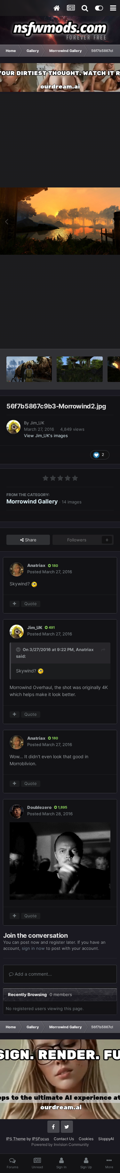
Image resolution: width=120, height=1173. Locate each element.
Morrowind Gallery (32, 501)
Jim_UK (37, 422)
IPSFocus (40, 1138)
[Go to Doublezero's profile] (17, 811)
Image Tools (93, 337)
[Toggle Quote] (19, 649)
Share (30, 539)
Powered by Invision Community (60, 1144)
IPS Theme (16, 1138)
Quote (30, 603)
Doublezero (39, 807)
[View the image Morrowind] (79, 369)
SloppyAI (106, 1138)
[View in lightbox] (60, 221)
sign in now (33, 948)
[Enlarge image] (60, 860)
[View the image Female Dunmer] (29, 369)
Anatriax (36, 565)
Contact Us (64, 1138)
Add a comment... (32, 974)
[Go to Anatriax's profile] (17, 569)
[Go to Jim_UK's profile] (13, 427)
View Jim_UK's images (46, 435)
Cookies (86, 1138)
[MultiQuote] (15, 604)
